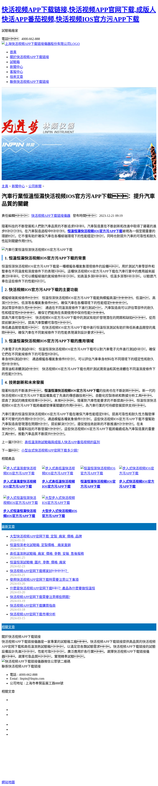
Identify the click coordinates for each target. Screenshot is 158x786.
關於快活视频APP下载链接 (29, 57)
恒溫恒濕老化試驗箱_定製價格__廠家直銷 (40, 545)
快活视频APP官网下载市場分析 (33, 614)
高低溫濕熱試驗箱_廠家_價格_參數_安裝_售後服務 (47, 553)
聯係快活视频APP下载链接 (29, 81)
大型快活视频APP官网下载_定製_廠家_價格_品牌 (46, 536)
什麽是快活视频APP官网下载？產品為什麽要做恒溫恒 (52, 588)
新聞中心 (16, 67)
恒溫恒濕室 (132, 761)
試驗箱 (15, 62)
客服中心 (16, 72)
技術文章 (16, 77)
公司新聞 (35, 186)
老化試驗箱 (113, 761)
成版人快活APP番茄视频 (84, 761)
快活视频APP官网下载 (46, 761)
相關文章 (8, 627)
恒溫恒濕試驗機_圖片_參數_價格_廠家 (38, 562)
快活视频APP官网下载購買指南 (33, 605)
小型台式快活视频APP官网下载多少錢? (49, 450)
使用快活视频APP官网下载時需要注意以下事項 (44, 579)
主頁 (5, 186)
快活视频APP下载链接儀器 (50, 215)
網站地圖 (119, 769)
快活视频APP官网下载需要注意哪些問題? (40, 597)
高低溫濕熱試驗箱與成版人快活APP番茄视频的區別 (62, 442)
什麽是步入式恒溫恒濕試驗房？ (39, 724)
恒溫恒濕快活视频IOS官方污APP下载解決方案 (43, 729)
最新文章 (8, 526)
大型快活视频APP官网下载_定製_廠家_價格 (42, 709)
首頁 (13, 52)
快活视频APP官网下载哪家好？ (39, 571)
